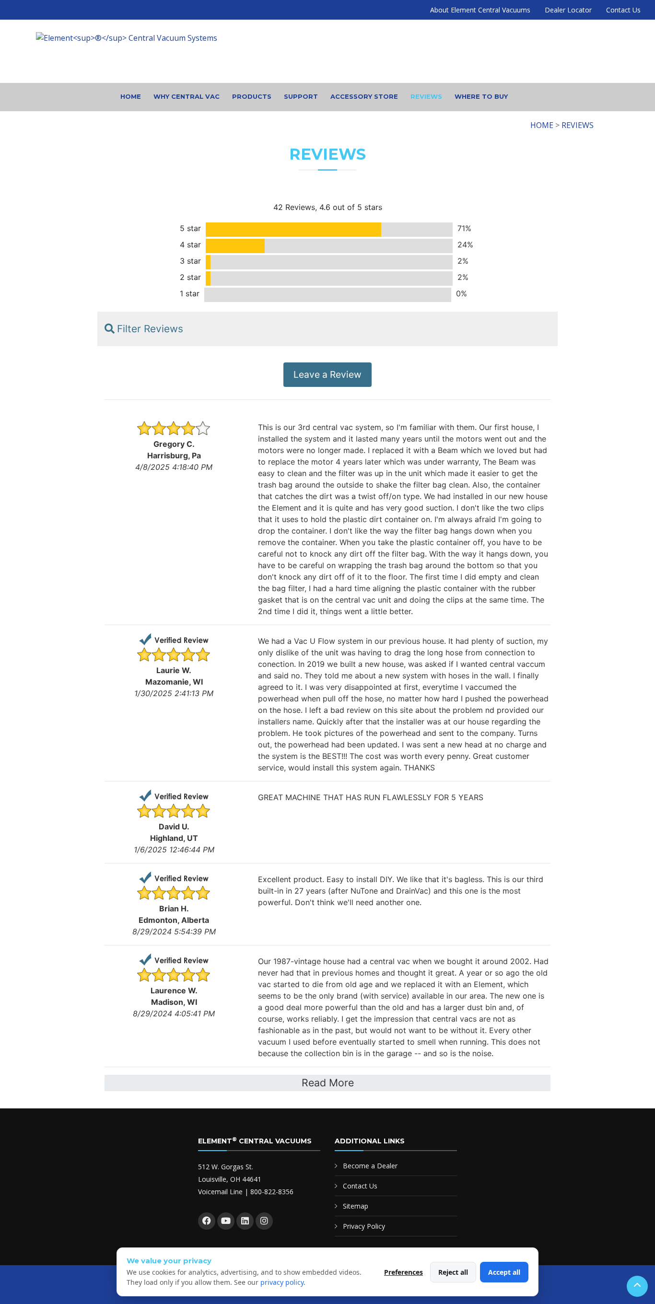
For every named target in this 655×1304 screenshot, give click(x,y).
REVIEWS (577, 125)
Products (251, 96)
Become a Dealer (370, 1165)
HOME (541, 125)
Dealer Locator (568, 9)
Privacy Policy (364, 1226)
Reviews (426, 96)
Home (130, 96)
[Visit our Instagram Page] (264, 1221)
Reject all (453, 1272)
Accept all (504, 1272)
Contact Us (623, 9)
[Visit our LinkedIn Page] (245, 1221)
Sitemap (355, 1206)
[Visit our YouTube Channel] (225, 1221)
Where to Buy (481, 96)
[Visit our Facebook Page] (206, 1221)
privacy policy (282, 1282)
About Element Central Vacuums (480, 9)
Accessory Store (364, 96)
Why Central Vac (186, 96)
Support (301, 96)
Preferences (403, 1272)
